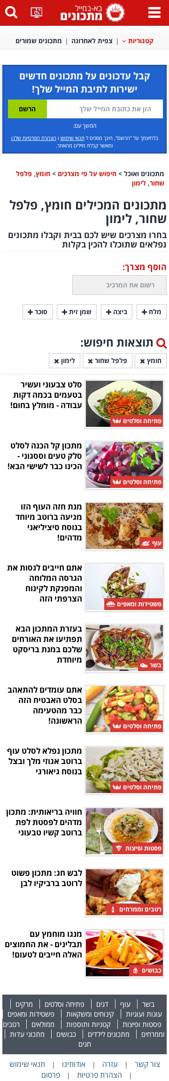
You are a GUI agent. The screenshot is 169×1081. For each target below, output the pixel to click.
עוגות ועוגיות (144, 1014)
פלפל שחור (110, 360)
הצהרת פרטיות (99, 1075)
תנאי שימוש (72, 137)
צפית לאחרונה (92, 40)
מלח (154, 311)
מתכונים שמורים (38, 40)
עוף (125, 1004)
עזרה (110, 1064)
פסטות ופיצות (142, 1024)
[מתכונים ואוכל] (91, 12)
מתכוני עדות (27, 1034)
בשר (148, 1004)
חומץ (43, 173)
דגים (102, 1004)
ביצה (119, 311)
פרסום (50, 1075)
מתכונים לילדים (109, 1034)
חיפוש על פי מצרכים (87, 173)
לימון (139, 182)
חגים (84, 1044)
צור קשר (147, 1064)
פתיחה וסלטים (64, 1004)
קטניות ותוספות (88, 1024)
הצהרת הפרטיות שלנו (33, 137)
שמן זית (79, 311)
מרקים (24, 1004)
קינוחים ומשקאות (90, 1014)
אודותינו (73, 1064)
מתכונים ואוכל (144, 173)
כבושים (66, 1034)
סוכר (40, 311)
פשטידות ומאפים (31, 1014)
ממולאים (42, 1024)
